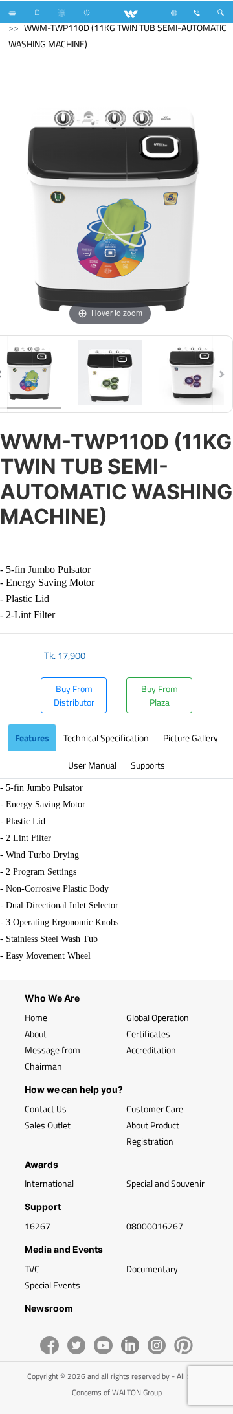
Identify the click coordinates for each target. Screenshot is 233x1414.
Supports (148, 765)
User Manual (92, 765)
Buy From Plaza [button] (159, 695)
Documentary (152, 1268)
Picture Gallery (190, 738)
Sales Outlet (48, 1125)
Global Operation (157, 1017)
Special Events (52, 1285)
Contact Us (46, 1109)
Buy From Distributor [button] (74, 695)
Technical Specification (106, 738)
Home (36, 1017)
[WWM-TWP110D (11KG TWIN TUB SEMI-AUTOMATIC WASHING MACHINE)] (110, 374)
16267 (37, 1226)
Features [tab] (32, 738)
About (36, 1033)
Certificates (148, 1033)
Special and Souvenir (165, 1183)
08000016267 (154, 1226)
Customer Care (154, 1109)
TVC (32, 1268)
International (49, 1183)
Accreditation (151, 1050)
